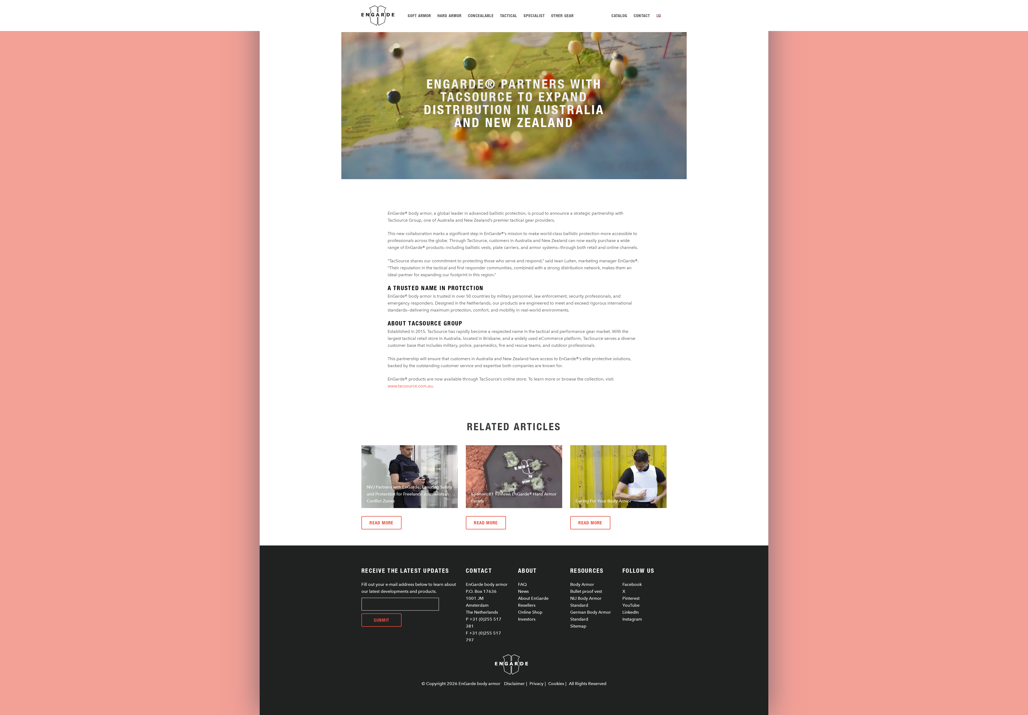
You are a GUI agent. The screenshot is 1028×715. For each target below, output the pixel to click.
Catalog (619, 15)
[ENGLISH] (659, 15)
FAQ (522, 584)
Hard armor (449, 15)
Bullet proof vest (586, 591)
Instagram (632, 619)
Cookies (556, 683)
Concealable (481, 15)
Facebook (632, 584)
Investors (526, 619)
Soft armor (419, 15)
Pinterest (631, 598)
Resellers (526, 605)
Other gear (562, 15)
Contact (642, 15)
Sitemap (578, 626)
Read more (381, 522)
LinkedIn (630, 612)
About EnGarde (533, 598)
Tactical (508, 15)
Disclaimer (514, 683)
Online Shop (530, 612)
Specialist (534, 15)
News (523, 591)
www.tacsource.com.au (410, 386)
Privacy (536, 683)
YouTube (631, 605)
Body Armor (582, 584)
